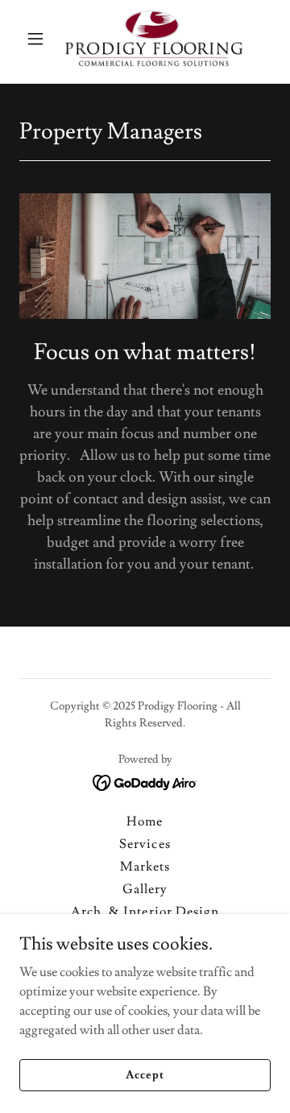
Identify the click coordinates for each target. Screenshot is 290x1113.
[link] (145, 38)
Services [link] (144, 844)
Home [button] (144, 821)
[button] (38, 39)
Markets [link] (145, 867)
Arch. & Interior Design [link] (144, 912)
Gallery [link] (145, 889)
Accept (145, 1074)
